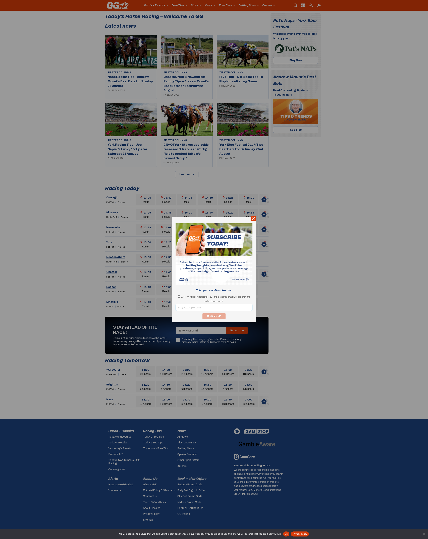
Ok (286, 533)
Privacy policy (300, 533)
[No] (423, 534)
